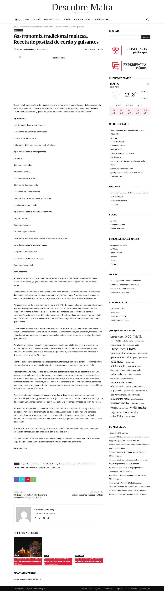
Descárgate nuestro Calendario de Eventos (127, 130)
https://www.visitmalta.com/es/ (44, 513)
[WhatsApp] (33, 479)
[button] (147, 20)
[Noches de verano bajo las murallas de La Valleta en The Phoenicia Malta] (89, 547)
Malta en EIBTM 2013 (118, 483)
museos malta (117, 382)
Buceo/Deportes (82, 20)
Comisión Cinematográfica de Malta (124, 285)
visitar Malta (116, 416)
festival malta (142, 353)
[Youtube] (48, 518)
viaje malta (115, 412)
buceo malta (115, 341)
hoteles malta (117, 366)
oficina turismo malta (135, 387)
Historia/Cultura (52, 20)
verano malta (123, 408)
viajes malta (130, 412)
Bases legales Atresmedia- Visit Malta (125, 281)
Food (46, 555)
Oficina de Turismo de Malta (121, 169)
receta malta (19, 467)
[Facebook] (16, 479)
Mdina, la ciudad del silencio (120, 494)
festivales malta (131, 353)
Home (18, 19)
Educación (114, 134)
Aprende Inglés (101, 20)
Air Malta (114, 249)
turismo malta (44, 467)
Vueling (113, 264)
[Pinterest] (27, 479)
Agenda (67, 20)
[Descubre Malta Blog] (15, 49)
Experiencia (79, 555)
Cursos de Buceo (117, 228)
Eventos (113, 138)
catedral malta (127, 341)
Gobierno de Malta (118, 146)
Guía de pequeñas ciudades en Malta (87, 495)
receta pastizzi (31, 467)
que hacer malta (141, 391)
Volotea (113, 260)
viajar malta (56, 467)
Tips (27, 20)
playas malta (116, 390)
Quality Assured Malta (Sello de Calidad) (126, 172)
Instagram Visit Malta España (122, 153)
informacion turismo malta (120, 370)
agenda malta (116, 337)
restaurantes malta (120, 399)
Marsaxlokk (137, 374)
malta (113, 374)
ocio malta (129, 382)
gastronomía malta (63, 464)
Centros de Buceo (117, 225)
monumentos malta (127, 378)
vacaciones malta (137, 404)
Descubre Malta (48, 464)
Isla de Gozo (115, 157)
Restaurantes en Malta (119, 292)
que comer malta (89, 464)
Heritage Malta (116, 149)
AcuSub (113, 221)
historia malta (129, 362)
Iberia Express (116, 253)
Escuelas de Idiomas (118, 200)
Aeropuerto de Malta (118, 245)
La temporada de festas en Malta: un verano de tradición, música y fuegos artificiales (27, 561)
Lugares (36, 20)
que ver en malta (118, 395)
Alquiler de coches (117, 309)
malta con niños (124, 374)
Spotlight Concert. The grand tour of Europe (127, 452)
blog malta (25, 464)
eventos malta (117, 353)
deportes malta (133, 345)
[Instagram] (39, 518)
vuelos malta (130, 416)
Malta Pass (114, 313)
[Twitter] (22, 479)
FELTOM (114, 204)
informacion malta (135, 366)
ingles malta (136, 370)
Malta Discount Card (118, 316)
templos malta (137, 399)
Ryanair (113, 257)
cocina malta (35, 464)
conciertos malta (117, 345)
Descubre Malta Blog (26, 49)
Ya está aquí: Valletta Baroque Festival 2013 (127, 475)
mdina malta (114, 378)
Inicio (15, 27)
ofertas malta (117, 386)
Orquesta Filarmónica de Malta (123, 288)
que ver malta (134, 395)
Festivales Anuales (118, 142)
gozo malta (143, 358)
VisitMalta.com (116, 176)
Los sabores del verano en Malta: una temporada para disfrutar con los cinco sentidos (57, 561)
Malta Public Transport (119, 320)
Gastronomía (24, 27)
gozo (135, 357)
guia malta (77, 464)
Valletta (113, 407)
